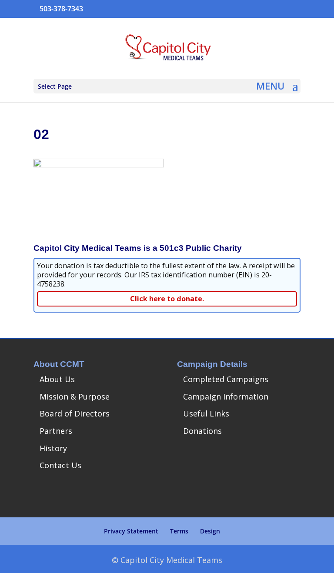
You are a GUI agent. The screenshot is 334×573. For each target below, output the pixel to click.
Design (210, 531)
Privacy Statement (131, 531)
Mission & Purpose (75, 396)
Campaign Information (225, 396)
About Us (57, 379)
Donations (202, 431)
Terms (179, 531)
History (53, 448)
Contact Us (60, 465)
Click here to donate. (167, 298)
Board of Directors (75, 413)
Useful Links (206, 413)
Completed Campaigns (225, 379)
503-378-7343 (61, 8)
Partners (56, 431)
